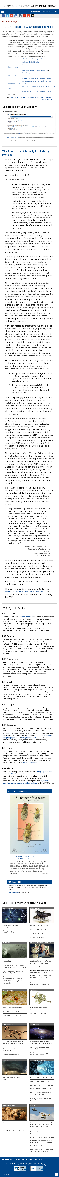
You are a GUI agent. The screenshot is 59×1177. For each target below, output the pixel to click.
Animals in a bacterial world (40, 1017)
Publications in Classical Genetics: (11, 137)
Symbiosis (34, 990)
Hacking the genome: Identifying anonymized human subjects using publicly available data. (42, 1087)
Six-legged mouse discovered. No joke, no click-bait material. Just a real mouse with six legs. (41, 1124)
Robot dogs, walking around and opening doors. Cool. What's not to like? (41, 1151)
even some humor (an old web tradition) (38, 91)
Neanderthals (8, 1122)
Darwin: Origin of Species (39, 925)
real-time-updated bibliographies (35, 70)
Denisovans (7, 1126)
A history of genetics (37, 937)
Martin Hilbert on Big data (39, 1081)
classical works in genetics (32, 59)
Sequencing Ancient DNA (11, 1054)
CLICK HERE (14, 892)
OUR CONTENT (20, 97)
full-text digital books (30, 62)
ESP (11, 97)
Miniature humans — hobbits (13, 1130)
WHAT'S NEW (46, 97)
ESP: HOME (5, 1175)
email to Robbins (30, 762)
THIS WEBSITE (33, 97)
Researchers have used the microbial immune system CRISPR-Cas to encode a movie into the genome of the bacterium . (15, 980)
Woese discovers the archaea (13, 1007)
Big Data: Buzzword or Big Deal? (41, 1077)
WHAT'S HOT (47, 100)
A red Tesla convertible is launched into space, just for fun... (40, 1131)
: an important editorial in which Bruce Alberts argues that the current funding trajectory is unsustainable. (41, 963)
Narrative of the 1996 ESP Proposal (24, 591)
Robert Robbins (26, 616)
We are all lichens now (38, 1013)
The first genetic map (37, 933)
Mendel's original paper (38, 929)
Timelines (53, 11)
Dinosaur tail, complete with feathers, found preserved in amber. (13, 1043)
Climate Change (9, 1060)
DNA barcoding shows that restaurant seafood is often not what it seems (14, 1017)
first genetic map (28, 737)
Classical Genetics (39, 11)
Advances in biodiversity (11, 1011)
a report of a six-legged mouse (36, 78)
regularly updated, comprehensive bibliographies (25, 781)
